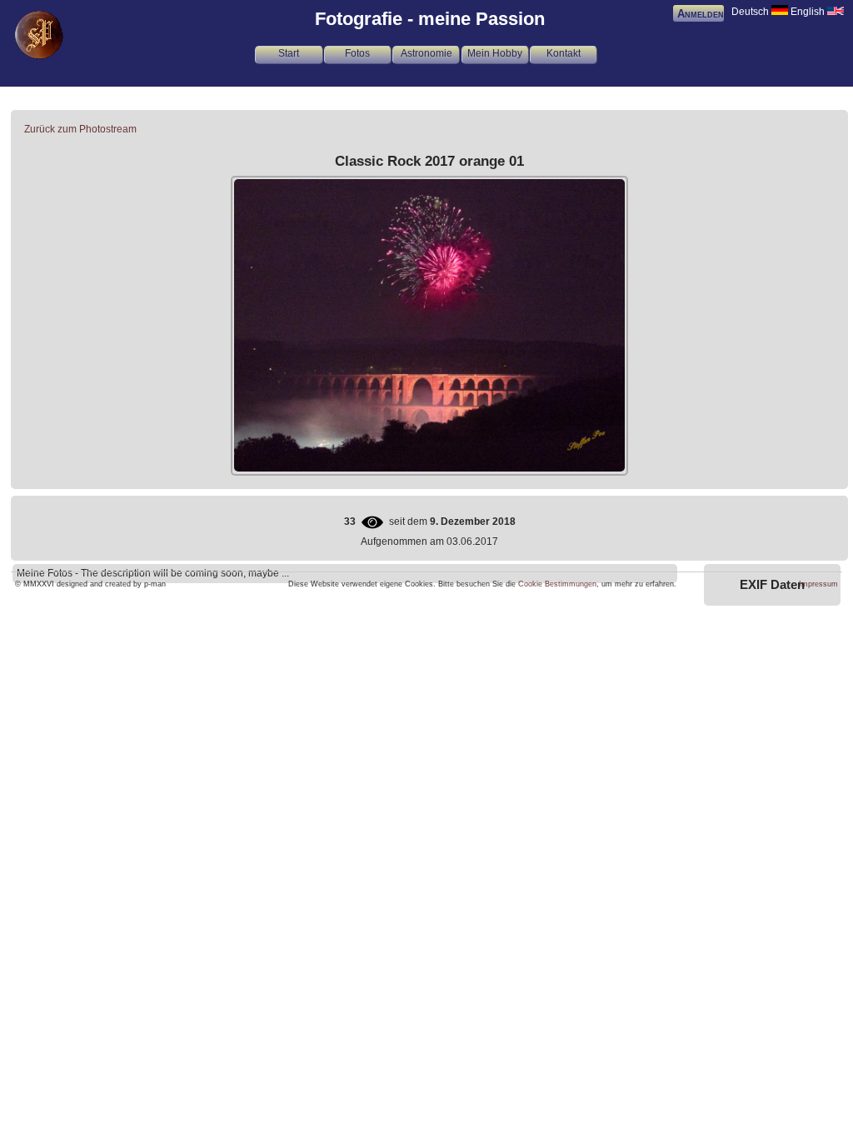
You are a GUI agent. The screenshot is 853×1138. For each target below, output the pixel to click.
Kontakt (563, 53)
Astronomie (426, 53)
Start (288, 53)
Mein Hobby (494, 53)
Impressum (818, 584)
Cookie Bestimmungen (557, 584)
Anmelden (700, 13)
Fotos (357, 53)
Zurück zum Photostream (80, 129)
